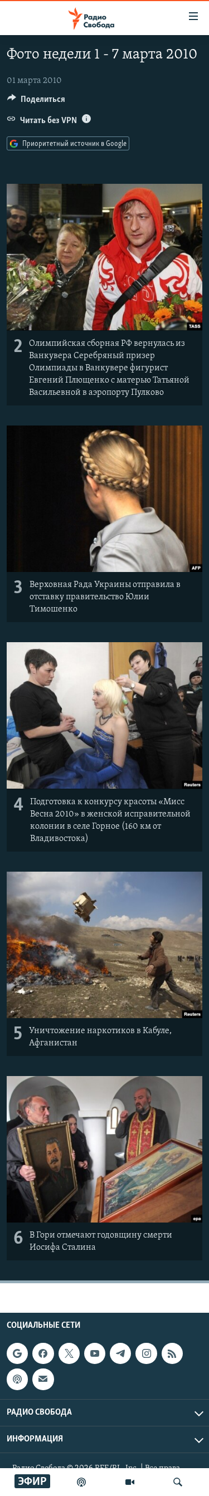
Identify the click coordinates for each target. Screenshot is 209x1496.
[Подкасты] (17, 1379)
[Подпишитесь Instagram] (146, 1353)
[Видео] (130, 1482)
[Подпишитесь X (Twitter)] (69, 1353)
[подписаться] (43, 1379)
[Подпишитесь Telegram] (120, 1353)
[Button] (36, 102)
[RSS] (172, 1353)
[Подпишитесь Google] (17, 1353)
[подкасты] (81, 1482)
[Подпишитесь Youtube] (94, 1353)
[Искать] (178, 1482)
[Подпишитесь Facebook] (43, 1353)
